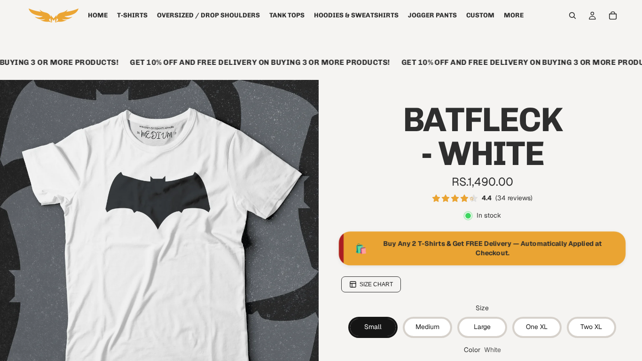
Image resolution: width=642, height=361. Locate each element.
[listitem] (513, 15)
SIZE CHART (376, 284)
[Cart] (613, 15)
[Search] (572, 15)
